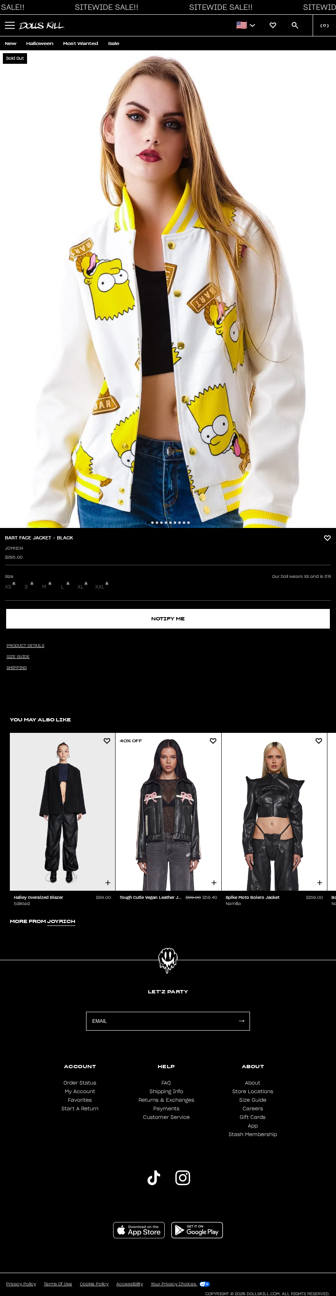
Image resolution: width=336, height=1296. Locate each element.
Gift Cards (253, 1117)
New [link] (10, 43)
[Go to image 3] (157, 522)
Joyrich (14, 548)
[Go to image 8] (179, 522)
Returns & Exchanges (166, 1100)
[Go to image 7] (175, 522)
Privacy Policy (21, 1284)
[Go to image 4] (161, 522)
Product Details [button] (25, 646)
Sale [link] (113, 43)
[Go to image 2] (152, 522)
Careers (253, 1108)
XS (8, 586)
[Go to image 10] (188, 522)
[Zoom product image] (168, 289)
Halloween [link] (39, 43)
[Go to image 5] (166, 522)
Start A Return (79, 1108)
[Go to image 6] (170, 522)
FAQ (166, 1082)
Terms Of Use (58, 1284)
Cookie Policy (94, 1284)
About (252, 1082)
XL (80, 586)
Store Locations (252, 1091)
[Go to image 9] (184, 522)
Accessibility (129, 1284)
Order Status (80, 1082)
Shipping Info (166, 1091)
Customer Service (166, 1117)
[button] (104, 7)
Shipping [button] (17, 668)
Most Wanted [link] (80, 43)
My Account (80, 1091)
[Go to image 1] (148, 522)
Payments (166, 1108)
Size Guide (252, 1100)
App (253, 1125)
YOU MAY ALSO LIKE (40, 720)
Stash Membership (253, 1134)
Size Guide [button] (18, 657)
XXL (99, 586)
